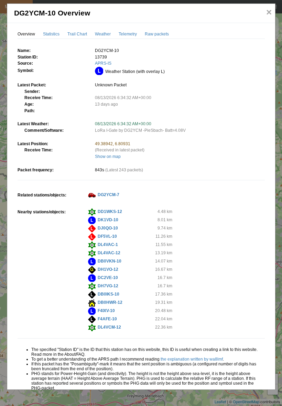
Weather (103, 34)
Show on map (108, 156)
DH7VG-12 (108, 286)
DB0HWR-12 (110, 302)
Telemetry (128, 34)
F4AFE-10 (107, 319)
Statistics (51, 34)
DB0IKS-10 (108, 294)
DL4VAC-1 (108, 244)
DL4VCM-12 (109, 327)
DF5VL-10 (107, 236)
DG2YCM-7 (108, 194)
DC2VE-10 (108, 277)
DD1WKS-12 (110, 211)
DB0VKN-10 (109, 261)
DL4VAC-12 (109, 252)
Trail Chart (77, 34)
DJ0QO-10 (108, 228)
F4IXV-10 (106, 310)
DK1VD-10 (108, 219)
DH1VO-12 (108, 269)
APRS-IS (103, 63)
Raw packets (157, 34)
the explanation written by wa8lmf (192, 359)
